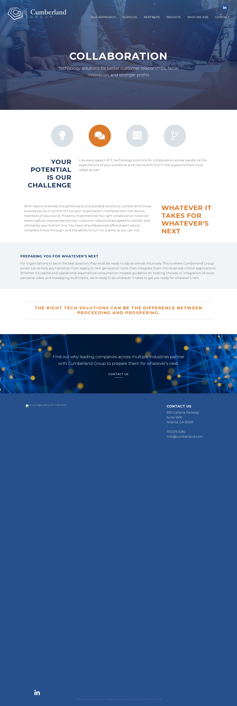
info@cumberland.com (185, 436)
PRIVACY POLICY (135, 699)
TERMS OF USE (154, 699)
